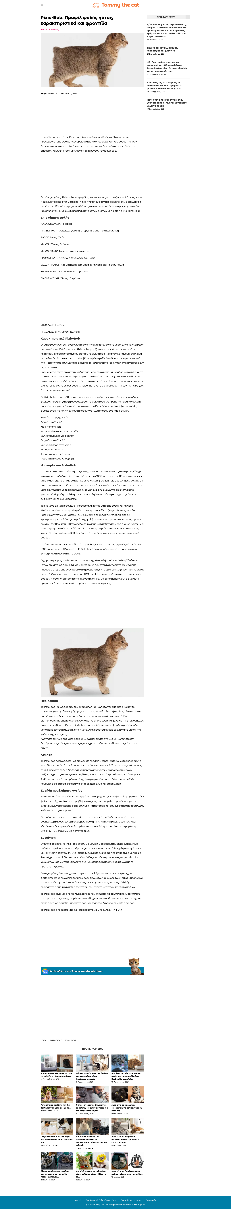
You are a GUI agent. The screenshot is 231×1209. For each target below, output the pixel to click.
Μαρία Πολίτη (47, 93)
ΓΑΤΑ (44, 1040)
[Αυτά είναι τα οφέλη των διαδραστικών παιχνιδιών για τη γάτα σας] (127, 1094)
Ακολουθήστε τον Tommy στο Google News (75, 971)
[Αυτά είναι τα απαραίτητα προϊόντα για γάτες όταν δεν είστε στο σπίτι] (127, 1126)
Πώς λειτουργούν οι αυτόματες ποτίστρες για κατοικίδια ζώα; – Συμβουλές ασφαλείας (126, 1076)
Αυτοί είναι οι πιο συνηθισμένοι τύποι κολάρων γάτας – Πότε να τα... (91, 1174)
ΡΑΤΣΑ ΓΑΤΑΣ (56, 1040)
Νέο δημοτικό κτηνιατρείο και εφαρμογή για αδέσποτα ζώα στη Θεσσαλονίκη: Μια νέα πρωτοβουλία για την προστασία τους (167, 66)
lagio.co (141, 1205)
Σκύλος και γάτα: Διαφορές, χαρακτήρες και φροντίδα (162, 49)
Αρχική (78, 1200)
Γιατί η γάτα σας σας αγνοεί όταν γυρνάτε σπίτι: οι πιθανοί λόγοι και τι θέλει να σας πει (167, 103)
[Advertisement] (92, 116)
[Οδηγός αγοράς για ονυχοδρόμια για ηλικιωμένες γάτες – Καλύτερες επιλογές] (92, 1063)
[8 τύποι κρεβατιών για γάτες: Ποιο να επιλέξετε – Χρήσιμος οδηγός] (57, 1063)
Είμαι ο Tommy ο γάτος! (131, 1200)
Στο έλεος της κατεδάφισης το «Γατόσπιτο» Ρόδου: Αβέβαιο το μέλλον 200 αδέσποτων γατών (164, 85)
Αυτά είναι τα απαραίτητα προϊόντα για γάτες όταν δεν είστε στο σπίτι (125, 1139)
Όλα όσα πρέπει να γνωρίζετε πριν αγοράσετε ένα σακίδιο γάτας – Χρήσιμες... (55, 1174)
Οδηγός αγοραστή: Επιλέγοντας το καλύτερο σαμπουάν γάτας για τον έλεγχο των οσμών (92, 1108)
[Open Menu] (42, 5)
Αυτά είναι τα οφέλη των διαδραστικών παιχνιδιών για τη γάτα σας (126, 1108)
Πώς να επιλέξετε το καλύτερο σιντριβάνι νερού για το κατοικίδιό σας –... (57, 1139)
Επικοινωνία (151, 1200)
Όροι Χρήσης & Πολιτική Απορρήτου (101, 1200)
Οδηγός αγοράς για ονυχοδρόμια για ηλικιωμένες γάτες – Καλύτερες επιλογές (92, 1076)
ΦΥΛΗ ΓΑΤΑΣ (70, 1040)
